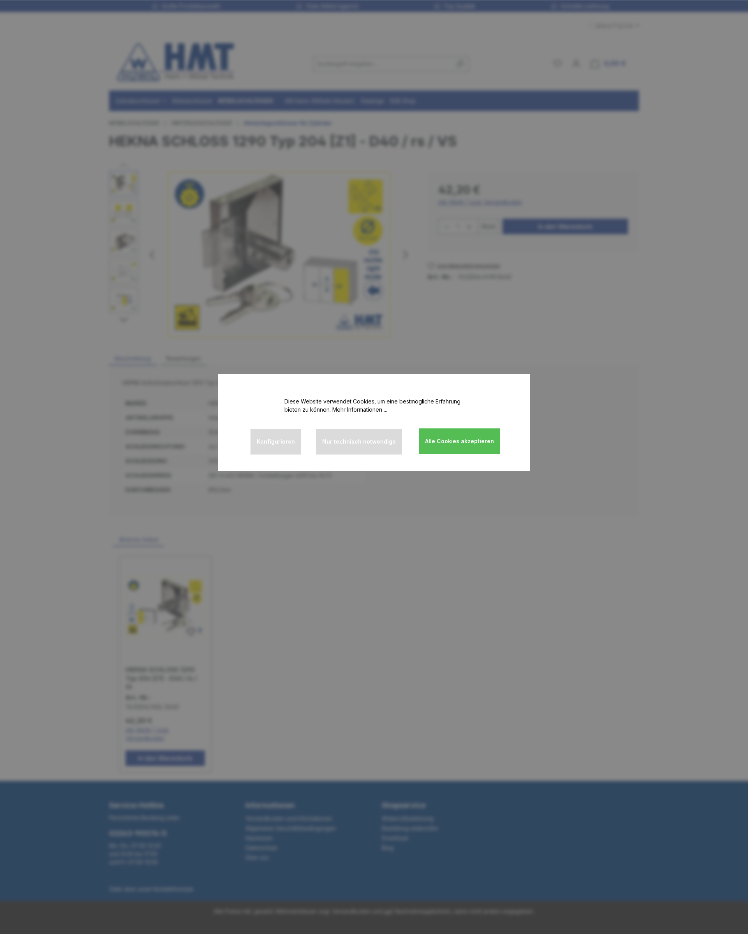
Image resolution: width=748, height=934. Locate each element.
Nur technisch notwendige (359, 441)
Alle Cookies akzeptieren (459, 441)
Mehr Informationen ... (359, 409)
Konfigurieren (276, 441)
